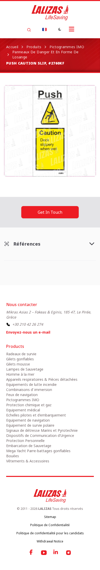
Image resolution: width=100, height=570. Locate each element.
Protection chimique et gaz (29, 404)
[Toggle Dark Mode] (59, 29)
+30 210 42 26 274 (27, 324)
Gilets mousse (18, 364)
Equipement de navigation (28, 420)
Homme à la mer (20, 374)
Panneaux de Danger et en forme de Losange (45, 54)
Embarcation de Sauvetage (28, 445)
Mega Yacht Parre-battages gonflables (38, 450)
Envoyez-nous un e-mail (28, 332)
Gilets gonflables (20, 359)
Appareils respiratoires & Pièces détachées (41, 379)
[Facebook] (31, 553)
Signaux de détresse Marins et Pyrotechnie (42, 430)
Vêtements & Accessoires (27, 461)
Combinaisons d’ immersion (29, 389)
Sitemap (50, 517)
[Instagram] (68, 553)
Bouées (12, 455)
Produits (33, 46)
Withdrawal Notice (50, 541)
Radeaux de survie (21, 353)
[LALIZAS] (50, 12)
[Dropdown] (44, 29)
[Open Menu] (71, 29)
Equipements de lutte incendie (31, 384)
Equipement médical (23, 410)
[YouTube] (44, 553)
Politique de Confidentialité (50, 525)
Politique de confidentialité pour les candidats (50, 533)
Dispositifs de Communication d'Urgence (40, 435)
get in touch (50, 212)
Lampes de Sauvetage (24, 369)
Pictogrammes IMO (66, 46)
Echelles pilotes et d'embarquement (36, 415)
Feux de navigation (22, 394)
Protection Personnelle (25, 440)
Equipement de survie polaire (30, 425)
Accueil (12, 46)
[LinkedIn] (56, 553)
